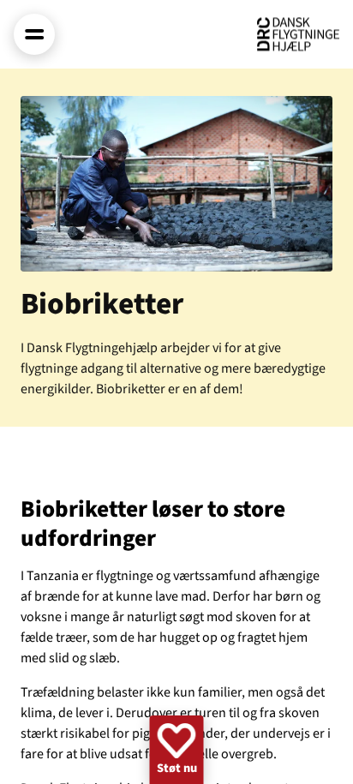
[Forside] (298, 34)
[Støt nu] (177, 749)
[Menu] (34, 34)
